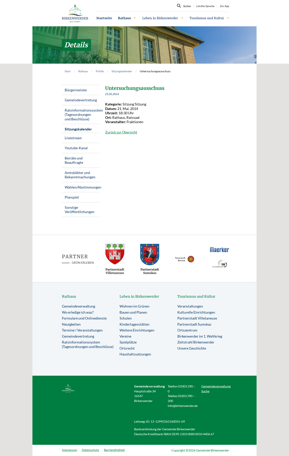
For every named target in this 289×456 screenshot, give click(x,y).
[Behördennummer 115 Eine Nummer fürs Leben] (219, 263)
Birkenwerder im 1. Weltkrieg (199, 336)
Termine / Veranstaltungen (82, 330)
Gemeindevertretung (81, 100)
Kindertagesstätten (134, 324)
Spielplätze (128, 342)
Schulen (126, 318)
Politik (100, 71)
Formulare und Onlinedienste (84, 318)
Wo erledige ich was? (78, 312)
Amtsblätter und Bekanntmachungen (80, 174)
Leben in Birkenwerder (160, 18)
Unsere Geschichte (191, 348)
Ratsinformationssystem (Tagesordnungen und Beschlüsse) (82, 114)
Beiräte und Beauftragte (74, 160)
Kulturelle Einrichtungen (196, 312)
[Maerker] (219, 249)
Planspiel (72, 197)
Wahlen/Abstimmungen (82, 187)
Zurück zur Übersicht (121, 132)
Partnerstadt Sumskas (194, 324)
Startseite (104, 18)
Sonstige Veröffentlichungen (79, 209)
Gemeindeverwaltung (78, 306)
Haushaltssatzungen (135, 354)
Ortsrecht (127, 348)
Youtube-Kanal (76, 148)
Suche (205, 391)
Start (68, 71)
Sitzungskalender (121, 71)
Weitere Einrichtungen (137, 330)
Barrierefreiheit (114, 450)
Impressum (69, 450)
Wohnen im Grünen (134, 306)
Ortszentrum (187, 330)
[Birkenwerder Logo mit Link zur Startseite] (75, 13)
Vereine (125, 336)
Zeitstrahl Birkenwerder (195, 342)
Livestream (73, 138)
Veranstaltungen (190, 306)
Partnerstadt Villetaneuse (197, 318)
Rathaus (124, 18)
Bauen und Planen (133, 312)
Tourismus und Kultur (207, 18)
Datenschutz (90, 450)
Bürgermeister (76, 90)
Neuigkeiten (71, 324)
